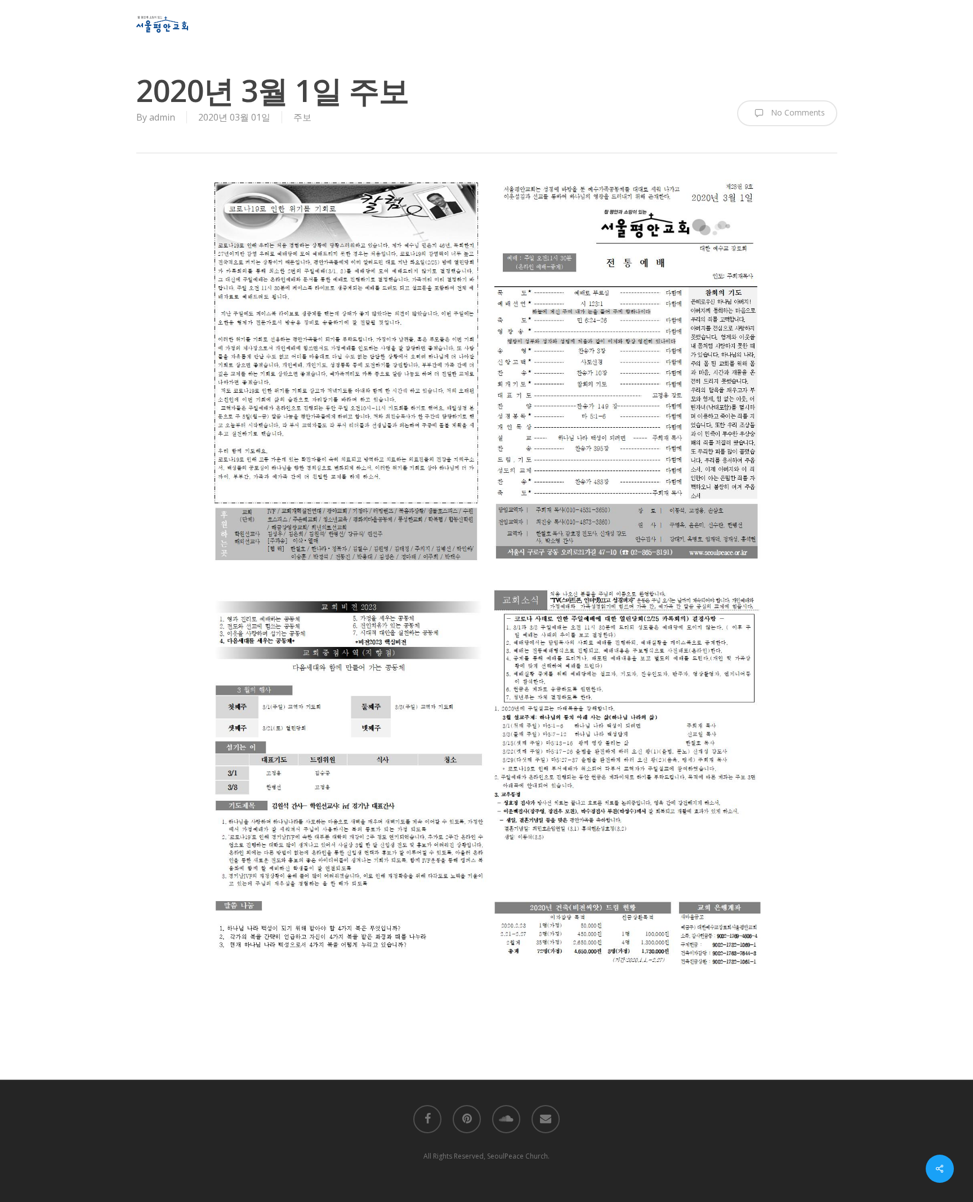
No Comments (797, 112)
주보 (302, 117)
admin (162, 117)
